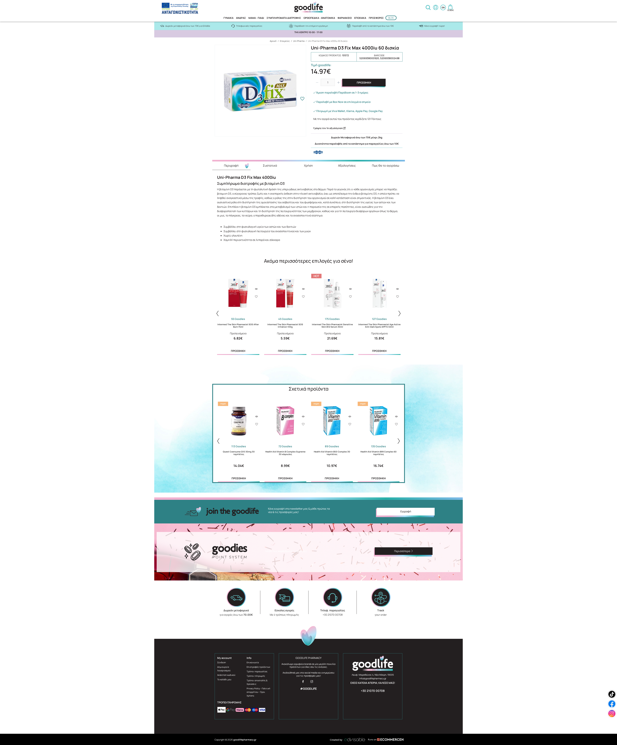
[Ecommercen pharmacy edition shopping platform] (383, 739)
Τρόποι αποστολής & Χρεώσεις (257, 682)
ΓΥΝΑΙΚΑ (228, 18)
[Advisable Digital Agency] (347, 739)
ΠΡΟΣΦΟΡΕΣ (376, 18)
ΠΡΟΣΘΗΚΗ (364, 82)
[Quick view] (256, 289)
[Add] (256, 296)
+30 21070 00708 (373, 691)
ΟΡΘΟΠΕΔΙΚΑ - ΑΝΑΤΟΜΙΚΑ (319, 18)
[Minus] (317, 82)
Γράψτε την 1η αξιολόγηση (328, 128)
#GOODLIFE (308, 689)
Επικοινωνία (253, 662)
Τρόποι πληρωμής (256, 675)
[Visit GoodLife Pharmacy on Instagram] (312, 682)
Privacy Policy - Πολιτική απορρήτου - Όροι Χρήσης (258, 692)
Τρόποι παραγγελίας (257, 671)
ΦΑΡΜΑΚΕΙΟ (345, 18)
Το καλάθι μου (224, 679)
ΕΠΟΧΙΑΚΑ (360, 18)
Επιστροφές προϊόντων (258, 666)
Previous (217, 313)
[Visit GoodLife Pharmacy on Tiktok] (611, 694)
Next (399, 313)
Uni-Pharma (298, 41)
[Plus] (338, 82)
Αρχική (273, 41)
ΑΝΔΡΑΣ (241, 18)
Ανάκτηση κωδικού (226, 675)
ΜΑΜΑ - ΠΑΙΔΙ (256, 18)
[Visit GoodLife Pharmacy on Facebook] (303, 682)
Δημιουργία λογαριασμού (224, 668)
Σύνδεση (221, 662)
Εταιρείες (285, 41)
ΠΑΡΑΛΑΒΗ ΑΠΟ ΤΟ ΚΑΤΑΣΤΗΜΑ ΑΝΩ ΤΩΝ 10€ (308, 32)
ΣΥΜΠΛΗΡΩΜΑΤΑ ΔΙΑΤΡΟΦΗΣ (284, 18)
